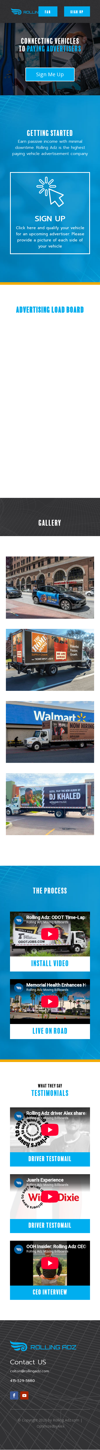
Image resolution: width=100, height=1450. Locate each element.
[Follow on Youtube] (24, 1395)
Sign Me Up (50, 74)
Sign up (77, 11)
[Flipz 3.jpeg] (50, 617)
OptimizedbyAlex (50, 1426)
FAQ (48, 11)
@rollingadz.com (29, 1371)
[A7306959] (50, 761)
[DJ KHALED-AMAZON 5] (50, 833)
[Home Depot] (50, 689)
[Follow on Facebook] (14, 1395)
